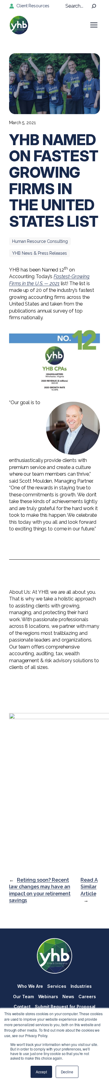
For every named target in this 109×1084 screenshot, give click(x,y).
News (68, 996)
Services (56, 986)
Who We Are (30, 986)
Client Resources (32, 5)
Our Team (23, 996)
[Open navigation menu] (94, 25)
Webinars (48, 996)
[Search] (94, 6)
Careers (87, 996)
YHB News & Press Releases (39, 253)
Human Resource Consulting (40, 241)
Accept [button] (41, 1071)
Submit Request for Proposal (65, 1006)
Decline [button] (67, 1071)
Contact (22, 1006)
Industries (81, 986)
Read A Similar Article (89, 887)
